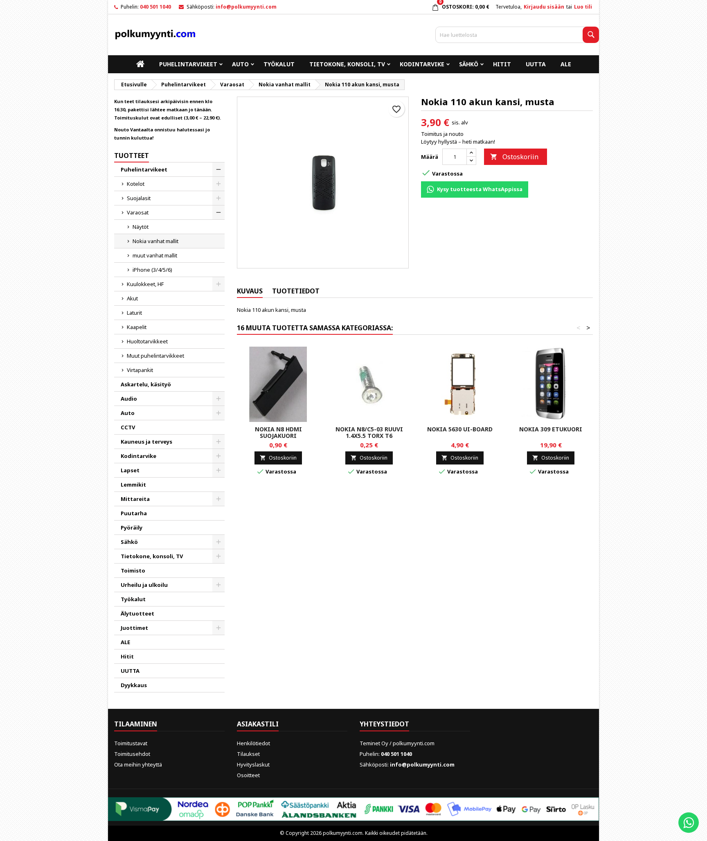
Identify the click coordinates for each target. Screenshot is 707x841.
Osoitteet (248, 775)
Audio (129, 398)
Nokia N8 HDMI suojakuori (278, 432)
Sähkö (468, 64)
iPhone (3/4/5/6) (152, 269)
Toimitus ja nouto (442, 134)
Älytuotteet (137, 613)
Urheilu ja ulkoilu (144, 584)
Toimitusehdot (132, 754)
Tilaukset (248, 754)
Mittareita (135, 499)
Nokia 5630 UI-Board (460, 429)
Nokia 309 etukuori (550, 429)
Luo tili (583, 6)
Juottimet (134, 627)
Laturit (134, 312)
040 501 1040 (155, 6)
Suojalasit (139, 198)
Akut (132, 298)
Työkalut (279, 64)
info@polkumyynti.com (246, 6)
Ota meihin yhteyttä (138, 764)
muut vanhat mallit (155, 255)
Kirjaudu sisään (544, 6)
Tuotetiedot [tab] (296, 290)
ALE (566, 64)
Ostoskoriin (514, 156)
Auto (240, 64)
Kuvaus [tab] (250, 290)
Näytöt (141, 226)
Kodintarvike (422, 64)
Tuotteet (131, 155)
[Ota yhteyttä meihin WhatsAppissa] (688, 822)
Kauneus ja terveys (146, 441)
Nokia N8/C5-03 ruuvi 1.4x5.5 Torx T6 (369, 432)
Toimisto (133, 570)
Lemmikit (133, 484)
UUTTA (536, 64)
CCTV (128, 427)
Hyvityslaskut (253, 764)
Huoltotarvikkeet (147, 341)
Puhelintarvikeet (188, 64)
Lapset (130, 470)
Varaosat (138, 212)
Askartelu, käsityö (146, 384)
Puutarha (134, 513)
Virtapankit (140, 370)
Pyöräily (131, 527)
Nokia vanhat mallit (155, 241)
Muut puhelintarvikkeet (155, 355)
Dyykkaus (134, 685)
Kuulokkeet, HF (145, 284)
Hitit (502, 64)
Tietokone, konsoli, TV (347, 64)
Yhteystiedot (384, 723)
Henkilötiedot (253, 743)
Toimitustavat (130, 743)
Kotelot (135, 183)
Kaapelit (136, 327)
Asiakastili (258, 723)
